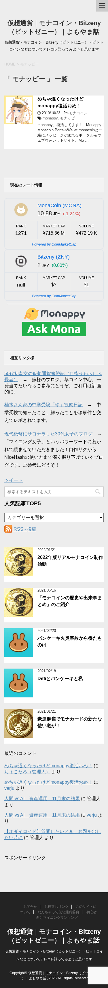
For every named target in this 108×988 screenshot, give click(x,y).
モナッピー (69, 118)
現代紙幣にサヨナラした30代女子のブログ (48, 433)
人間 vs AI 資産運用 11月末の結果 (42, 798)
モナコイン (78, 113)
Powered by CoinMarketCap (54, 244)
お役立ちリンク (56, 907)
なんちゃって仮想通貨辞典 (58, 912)
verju (9, 788)
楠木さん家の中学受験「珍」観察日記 (43, 404)
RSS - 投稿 (24, 529)
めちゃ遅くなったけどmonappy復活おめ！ (60, 102)
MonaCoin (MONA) (59, 205)
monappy (50, 118)
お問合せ (30, 907)
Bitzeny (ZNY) (53, 257)
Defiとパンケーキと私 (60, 678)
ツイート (13, 480)
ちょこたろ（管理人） (27, 771)
